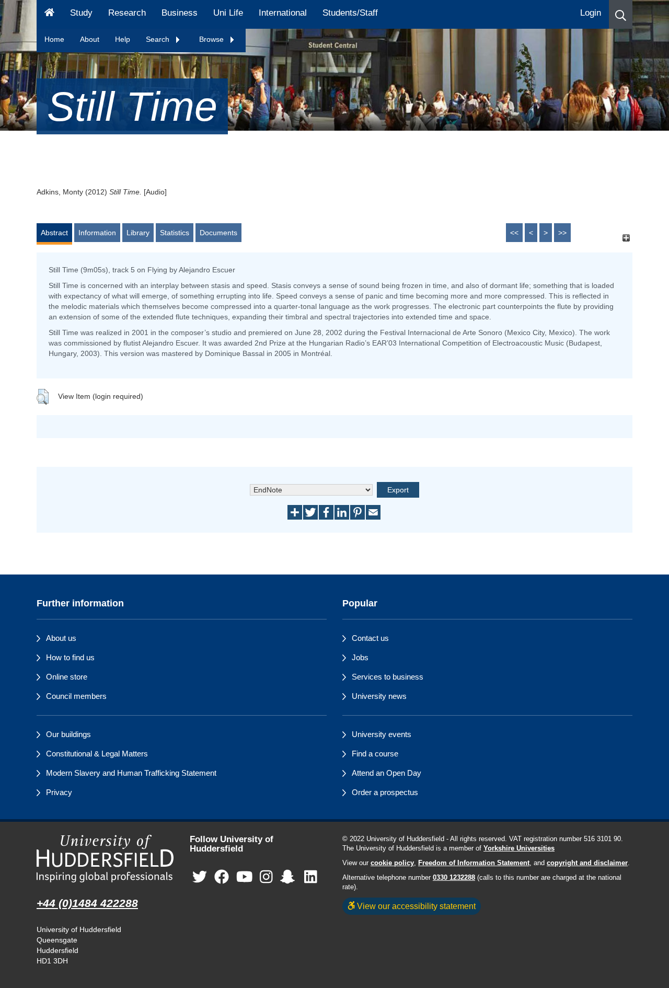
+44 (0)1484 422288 (87, 903)
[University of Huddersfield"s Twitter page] (199, 877)
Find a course (375, 753)
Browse (212, 39)
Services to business (387, 676)
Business (180, 13)
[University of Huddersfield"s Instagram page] (266, 877)
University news (379, 696)
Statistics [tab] (174, 232)
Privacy (59, 792)
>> (562, 232)
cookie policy (392, 863)
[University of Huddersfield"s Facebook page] (221, 877)
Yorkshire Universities (519, 848)
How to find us (70, 657)
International (283, 13)
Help (122, 39)
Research (127, 13)
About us (61, 638)
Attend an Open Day (386, 772)
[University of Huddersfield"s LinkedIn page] (310, 877)
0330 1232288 (454, 877)
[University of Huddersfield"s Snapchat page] (289, 877)
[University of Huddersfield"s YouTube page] (244, 877)
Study (81, 13)
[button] (620, 14)
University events (381, 734)
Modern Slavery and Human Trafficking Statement (131, 772)
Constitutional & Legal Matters (97, 753)
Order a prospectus (385, 792)
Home (54, 39)
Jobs (360, 657)
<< (514, 232)
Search (158, 39)
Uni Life (228, 13)
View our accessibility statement (415, 906)
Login (590, 13)
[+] (626, 238)
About (89, 39)
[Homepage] (49, 14)
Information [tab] (97, 232)
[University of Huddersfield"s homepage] (105, 858)
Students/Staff (350, 13)
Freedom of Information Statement (473, 863)
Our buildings (68, 734)
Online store (66, 676)
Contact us (370, 638)
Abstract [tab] (54, 232)
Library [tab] (137, 232)
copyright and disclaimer (587, 863)
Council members (76, 696)
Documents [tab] (218, 232)
